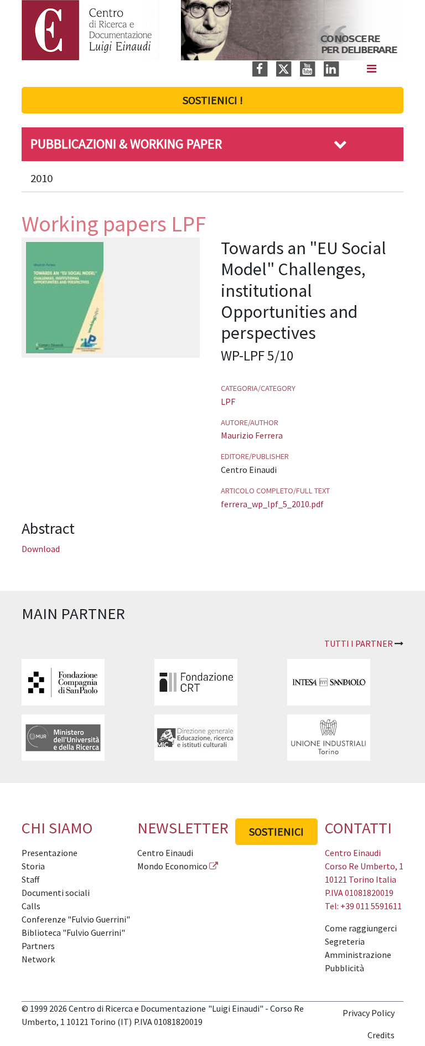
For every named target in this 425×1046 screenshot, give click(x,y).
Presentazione (49, 852)
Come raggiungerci (361, 928)
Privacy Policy (369, 1012)
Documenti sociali (56, 892)
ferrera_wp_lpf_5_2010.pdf (272, 503)
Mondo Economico (172, 866)
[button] (340, 143)
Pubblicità (344, 967)
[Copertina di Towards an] (64, 296)
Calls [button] (31, 905)
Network (38, 959)
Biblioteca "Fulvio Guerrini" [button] (73, 932)
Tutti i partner (358, 643)
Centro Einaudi (165, 852)
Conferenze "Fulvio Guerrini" (76, 919)
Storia (33, 866)
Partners (38, 945)
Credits (381, 1034)
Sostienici (276, 831)
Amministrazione (358, 954)
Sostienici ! (213, 100)
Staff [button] (30, 879)
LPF (228, 401)
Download (41, 548)
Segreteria (345, 941)
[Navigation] (371, 68)
